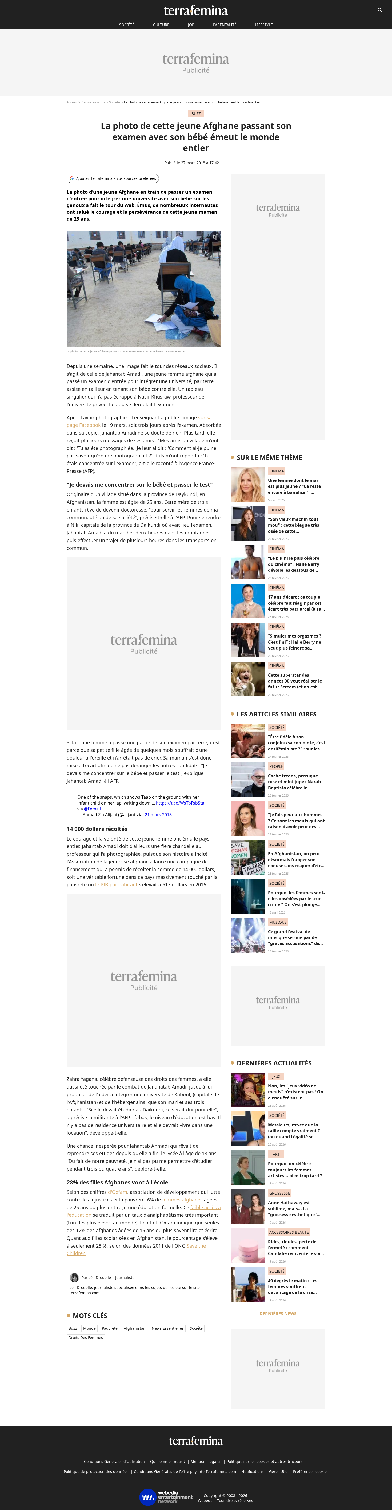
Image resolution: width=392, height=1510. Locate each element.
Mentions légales (206, 1461)
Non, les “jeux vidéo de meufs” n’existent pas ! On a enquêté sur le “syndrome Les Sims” (295, 1095)
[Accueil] (196, 10)
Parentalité (225, 24)
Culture (161, 24)
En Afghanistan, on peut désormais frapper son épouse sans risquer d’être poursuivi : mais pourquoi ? (295, 865)
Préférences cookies (311, 1471)
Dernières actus (93, 102)
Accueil (72, 102)
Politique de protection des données (96, 1471)
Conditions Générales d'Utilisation (114, 1461)
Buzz (73, 1328)
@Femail (92, 809)
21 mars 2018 (158, 815)
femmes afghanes (182, 1199)
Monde (89, 1328)
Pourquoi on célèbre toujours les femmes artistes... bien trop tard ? (295, 1170)
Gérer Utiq (278, 1471)
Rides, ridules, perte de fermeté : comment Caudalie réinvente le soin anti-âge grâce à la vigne (295, 1251)
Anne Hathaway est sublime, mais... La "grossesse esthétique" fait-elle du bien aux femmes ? (292, 1214)
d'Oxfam (117, 1192)
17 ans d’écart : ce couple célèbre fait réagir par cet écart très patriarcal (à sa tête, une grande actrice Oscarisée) (294, 609)
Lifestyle (264, 24)
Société (114, 102)
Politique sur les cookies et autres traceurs (265, 1461)
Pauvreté (110, 1328)
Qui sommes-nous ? (167, 1461)
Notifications (252, 1471)
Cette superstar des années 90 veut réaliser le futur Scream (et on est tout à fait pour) (295, 684)
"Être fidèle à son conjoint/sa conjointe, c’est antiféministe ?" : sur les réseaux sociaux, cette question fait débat (296, 749)
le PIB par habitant (117, 884)
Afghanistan (135, 1328)
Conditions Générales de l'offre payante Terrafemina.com (185, 1471)
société (126, 24)
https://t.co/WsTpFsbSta (180, 803)
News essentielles (168, 1328)
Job (191, 24)
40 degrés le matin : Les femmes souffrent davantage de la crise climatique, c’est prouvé (293, 1289)
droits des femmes (86, 1337)
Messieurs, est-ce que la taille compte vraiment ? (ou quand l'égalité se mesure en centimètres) (294, 1134)
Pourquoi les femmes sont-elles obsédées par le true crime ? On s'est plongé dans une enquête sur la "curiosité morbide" (296, 905)
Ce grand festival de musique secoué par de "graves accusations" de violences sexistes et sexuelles (293, 944)
